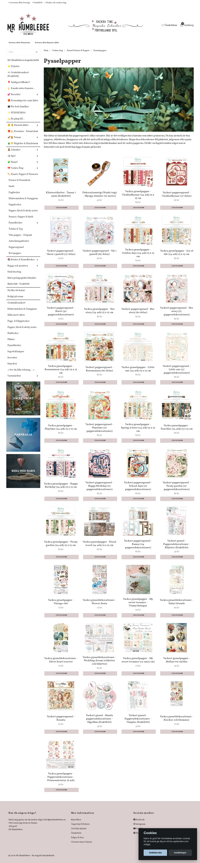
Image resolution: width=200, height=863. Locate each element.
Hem (46, 53)
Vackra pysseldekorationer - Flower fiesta (99, 604)
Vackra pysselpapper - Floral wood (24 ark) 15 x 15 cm (99, 546)
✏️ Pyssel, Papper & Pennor (22, 177)
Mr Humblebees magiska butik (23, 63)
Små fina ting (14, 274)
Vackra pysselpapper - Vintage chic (61, 604)
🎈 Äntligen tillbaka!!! (18, 85)
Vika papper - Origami (20, 238)
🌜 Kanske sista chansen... (21, 91)
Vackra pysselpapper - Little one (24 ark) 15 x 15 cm (138, 371)
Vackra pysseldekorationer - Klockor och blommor (176, 721)
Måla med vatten (16, 318)
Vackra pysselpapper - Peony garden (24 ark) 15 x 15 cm (61, 546)
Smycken (12, 366)
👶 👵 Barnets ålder (18, 128)
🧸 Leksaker (13, 152)
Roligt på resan (15, 299)
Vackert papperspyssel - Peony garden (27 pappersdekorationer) (177, 489)
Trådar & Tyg (16, 232)
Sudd (11, 189)
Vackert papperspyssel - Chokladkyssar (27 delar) (176, 197)
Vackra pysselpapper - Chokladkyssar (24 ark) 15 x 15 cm (138, 198)
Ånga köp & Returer (80, 827)
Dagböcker (14, 195)
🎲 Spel (11, 159)
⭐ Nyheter (13, 69)
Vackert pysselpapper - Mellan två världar (176, 662)
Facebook (140, 822)
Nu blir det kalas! (16, 293)
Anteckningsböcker (19, 244)
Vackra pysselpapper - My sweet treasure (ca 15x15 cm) (138, 662)
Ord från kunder (79, 831)
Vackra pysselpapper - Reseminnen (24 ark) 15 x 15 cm (61, 372)
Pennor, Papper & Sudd (21, 219)
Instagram (140, 827)
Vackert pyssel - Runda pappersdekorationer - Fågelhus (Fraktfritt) (99, 722)
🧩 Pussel (12, 165)
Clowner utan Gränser (81, 845)
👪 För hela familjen (18, 109)
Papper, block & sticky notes (23, 213)
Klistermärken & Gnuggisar (23, 201)
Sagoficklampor (15, 354)
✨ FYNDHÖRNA (16, 115)
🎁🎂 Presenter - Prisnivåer (22, 134)
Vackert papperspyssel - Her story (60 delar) (138, 313)
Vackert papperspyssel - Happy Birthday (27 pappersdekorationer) (99, 489)
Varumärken (14, 378)
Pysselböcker (15, 225)
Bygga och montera (17, 268)
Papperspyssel (16, 250)
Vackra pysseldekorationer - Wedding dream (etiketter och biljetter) (99, 663)
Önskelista (76, 836)
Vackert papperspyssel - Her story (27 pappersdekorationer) (176, 314)
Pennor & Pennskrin (19, 183)
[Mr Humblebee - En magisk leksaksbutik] (30, 27)
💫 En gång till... (16, 121)
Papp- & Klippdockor (18, 324)
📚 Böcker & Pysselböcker (21, 262)
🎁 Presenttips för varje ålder (22, 103)
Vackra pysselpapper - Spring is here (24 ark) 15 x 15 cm (138, 431)
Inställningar (180, 852)
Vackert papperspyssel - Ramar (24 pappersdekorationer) (138, 547)
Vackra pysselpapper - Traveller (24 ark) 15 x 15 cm (177, 430)
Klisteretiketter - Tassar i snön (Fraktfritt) (61, 197)
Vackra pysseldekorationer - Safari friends (176, 604)
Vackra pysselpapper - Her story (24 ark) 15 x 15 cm (99, 313)
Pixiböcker (13, 336)
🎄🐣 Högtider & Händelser (22, 146)
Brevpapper (15, 256)
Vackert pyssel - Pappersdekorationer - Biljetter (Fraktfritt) (176, 547)
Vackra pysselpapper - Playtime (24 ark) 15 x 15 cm (61, 430)
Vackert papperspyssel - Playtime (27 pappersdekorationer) (99, 431)
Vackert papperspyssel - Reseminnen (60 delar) (99, 371)
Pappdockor (15, 207)
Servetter (12, 360)
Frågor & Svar (77, 840)
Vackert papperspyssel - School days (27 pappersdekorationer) (138, 489)
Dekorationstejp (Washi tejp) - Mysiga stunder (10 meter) (99, 197)
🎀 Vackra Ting (15, 171)
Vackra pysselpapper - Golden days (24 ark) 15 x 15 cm (138, 256)
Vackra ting (57, 53)
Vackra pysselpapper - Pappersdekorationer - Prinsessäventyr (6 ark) (60, 780)
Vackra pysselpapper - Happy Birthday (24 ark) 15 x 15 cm (61, 488)
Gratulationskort (16, 305)
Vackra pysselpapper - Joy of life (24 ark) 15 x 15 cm (176, 255)
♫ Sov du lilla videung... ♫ (21, 372)
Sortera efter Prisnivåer (19, 45)
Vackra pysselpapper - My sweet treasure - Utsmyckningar (138, 605)
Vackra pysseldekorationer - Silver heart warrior (61, 662)
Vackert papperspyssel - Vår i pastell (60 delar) (99, 255)
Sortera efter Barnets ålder (47, 45)
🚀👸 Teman (14, 140)
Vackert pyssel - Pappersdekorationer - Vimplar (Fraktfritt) (138, 722)
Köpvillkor (76, 822)
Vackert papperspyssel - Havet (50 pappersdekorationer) (61, 314)
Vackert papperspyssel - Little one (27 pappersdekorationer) (177, 372)
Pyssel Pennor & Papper (78, 53)
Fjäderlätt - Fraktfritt (18, 287)
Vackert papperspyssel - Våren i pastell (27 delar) (61, 255)
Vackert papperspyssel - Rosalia (61, 721)
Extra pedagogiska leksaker (21, 281)
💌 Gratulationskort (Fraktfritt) (18, 77)
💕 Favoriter (14, 97)
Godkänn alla (155, 852)
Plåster (11, 342)
